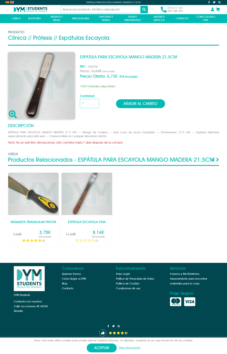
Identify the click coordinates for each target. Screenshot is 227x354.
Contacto (182, 18)
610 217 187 (175, 8)
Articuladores (80, 18)
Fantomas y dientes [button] (106, 18)
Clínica (17, 38)
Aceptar (101, 348)
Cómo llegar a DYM (205, 18)
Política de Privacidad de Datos (135, 278)
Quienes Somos (71, 274)
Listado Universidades (132, 18)
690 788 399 (175, 11)
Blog (64, 283)
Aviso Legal (123, 274)
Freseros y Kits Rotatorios (184, 274)
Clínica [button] (16, 18)
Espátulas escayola (84, 38)
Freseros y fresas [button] (56, 18)
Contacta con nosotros (28, 301)
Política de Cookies (127, 283)
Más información (129, 347)
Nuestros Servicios (159, 18)
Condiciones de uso (128, 288)
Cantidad (87, 96)
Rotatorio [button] (34, 18)
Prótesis (42, 38)
